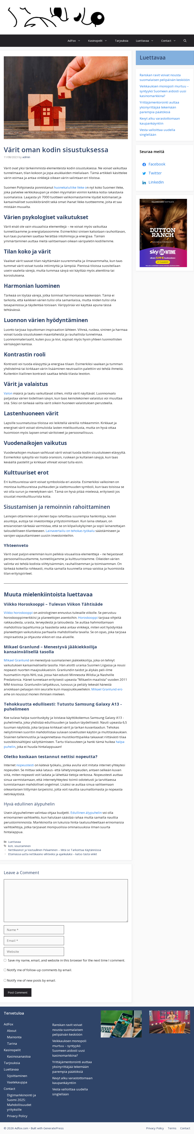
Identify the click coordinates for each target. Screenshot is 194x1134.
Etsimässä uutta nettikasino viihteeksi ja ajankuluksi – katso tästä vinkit (52, 854)
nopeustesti (25, 765)
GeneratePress (53, 1128)
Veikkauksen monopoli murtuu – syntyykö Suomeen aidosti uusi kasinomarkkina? (164, 91)
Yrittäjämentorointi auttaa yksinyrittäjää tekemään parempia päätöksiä (159, 107)
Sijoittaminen (17, 1076)
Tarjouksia (121, 40)
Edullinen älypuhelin (86, 812)
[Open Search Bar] (185, 41)
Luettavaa (142, 40)
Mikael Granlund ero (106, 689)
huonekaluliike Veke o (70, 187)
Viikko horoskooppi (18, 612)
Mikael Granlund (16, 660)
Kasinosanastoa (19, 1056)
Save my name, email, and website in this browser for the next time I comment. (66, 960)
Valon (8, 393)
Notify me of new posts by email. (31, 980)
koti (10, 846)
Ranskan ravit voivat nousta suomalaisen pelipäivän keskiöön (67, 1030)
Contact (166, 40)
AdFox (72, 40)
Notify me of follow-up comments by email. (39, 970)
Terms (172, 1128)
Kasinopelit (95, 40)
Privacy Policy (17, 1116)
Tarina (12, 1043)
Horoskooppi (87, 617)
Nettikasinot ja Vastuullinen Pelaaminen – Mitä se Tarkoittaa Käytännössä (54, 850)
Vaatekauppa (17, 1082)
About (11, 1030)
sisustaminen (22, 846)
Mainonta (14, 1037)
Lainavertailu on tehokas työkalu (70, 531)
